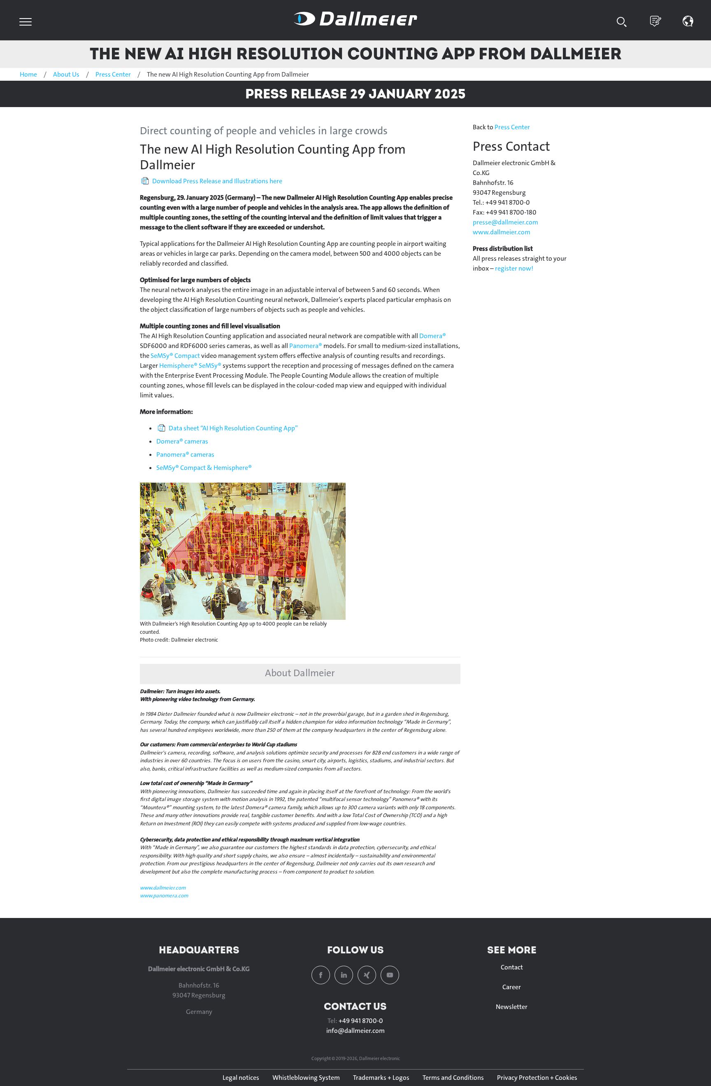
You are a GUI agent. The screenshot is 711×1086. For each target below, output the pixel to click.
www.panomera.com (164, 895)
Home (28, 74)
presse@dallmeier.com (505, 222)
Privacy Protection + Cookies (537, 1077)
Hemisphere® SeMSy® (191, 365)
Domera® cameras (182, 441)
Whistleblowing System (306, 1077)
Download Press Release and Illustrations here (217, 181)
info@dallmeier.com (355, 1030)
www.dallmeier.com (163, 887)
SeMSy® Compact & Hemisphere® (204, 467)
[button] (688, 20)
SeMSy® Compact (175, 355)
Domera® (432, 336)
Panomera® (305, 345)
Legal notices (241, 1077)
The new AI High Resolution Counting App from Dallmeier (356, 53)
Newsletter (511, 1006)
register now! (514, 268)
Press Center (113, 74)
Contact (512, 967)
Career (511, 987)
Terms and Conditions (453, 1077)
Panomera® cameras (185, 454)
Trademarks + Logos (381, 1077)
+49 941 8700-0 (361, 1020)
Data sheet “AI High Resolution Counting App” (233, 428)
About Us (66, 74)
